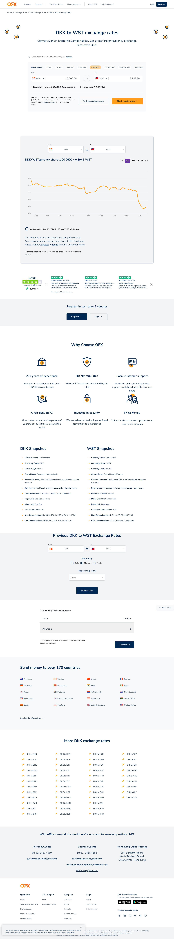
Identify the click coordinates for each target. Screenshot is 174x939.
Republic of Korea (65, 698)
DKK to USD (132, 770)
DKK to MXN (65, 803)
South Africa (129, 698)
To (95, 72)
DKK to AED (32, 754)
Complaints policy (49, 904)
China (93, 679)
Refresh (69, 57)
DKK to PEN (98, 765)
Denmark (45, 493)
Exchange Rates (21, 13)
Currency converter (27, 914)
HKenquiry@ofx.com (87, 870)
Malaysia (61, 692)
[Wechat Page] (135, 915)
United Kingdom (98, 705)
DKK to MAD (65, 797)
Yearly (99, 563)
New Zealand (130, 692)
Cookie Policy (70, 933)
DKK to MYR (65, 808)
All (146, 161)
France (127, 679)
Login (22, 899)
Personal (38, 4)
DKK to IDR (65, 765)
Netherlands (96, 692)
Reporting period (87, 570)
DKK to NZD (98, 754)
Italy (126, 685)
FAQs (44, 899)
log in (52, 102)
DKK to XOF (132, 786)
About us (67, 899)
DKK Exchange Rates (38, 13)
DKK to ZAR (132, 797)
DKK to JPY (64, 781)
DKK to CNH (32, 781)
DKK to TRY (132, 759)
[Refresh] (29, 57)
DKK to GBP (32, 814)
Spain (26, 705)
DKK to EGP (32, 797)
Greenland (66, 493)
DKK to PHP (98, 776)
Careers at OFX (70, 914)
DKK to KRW (65, 786)
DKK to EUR (32, 803)
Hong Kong (62, 685)
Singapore (95, 698)
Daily (76, 563)
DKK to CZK (32, 792)
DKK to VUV (132, 781)
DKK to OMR (98, 759)
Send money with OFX (29, 904)
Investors (68, 918)
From (33, 72)
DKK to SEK (98, 803)
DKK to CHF (32, 776)
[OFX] (11, 4)
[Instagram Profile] (145, 915)
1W (127, 160)
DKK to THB (98, 814)
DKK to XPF (132, 792)
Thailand (61, 705)
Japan (26, 692)
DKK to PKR (98, 781)
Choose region (25, 918)
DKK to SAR (98, 792)
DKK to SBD (98, 797)
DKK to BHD (32, 765)
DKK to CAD (32, 770)
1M (133, 161)
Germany (28, 685)
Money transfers (74, 4)
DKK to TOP (132, 754)
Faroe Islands (55, 493)
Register (161, 4)
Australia (28, 679)
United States (130, 705)
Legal (88, 899)
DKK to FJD (31, 808)
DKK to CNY (32, 786)
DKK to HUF (65, 759)
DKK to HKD (65, 754)
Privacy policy (91, 909)
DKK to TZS (132, 765)
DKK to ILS (64, 770)
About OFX (92, 4)
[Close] (81, 927)
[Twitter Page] (130, 915)
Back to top (166, 607)
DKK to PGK (98, 770)
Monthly (87, 563)
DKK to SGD (98, 808)
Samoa (111, 493)
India (93, 685)
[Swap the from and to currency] (87, 78)
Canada (60, 679)
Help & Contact (107, 4)
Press (66, 904)
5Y (142, 161)
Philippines (28, 698)
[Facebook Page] (119, 915)
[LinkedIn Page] (125, 915)
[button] (49, 67)
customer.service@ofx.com (42, 858)
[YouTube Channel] (140, 915)
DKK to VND (132, 776)
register (45, 102)
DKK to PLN (98, 786)
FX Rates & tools (56, 4)
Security (67, 909)
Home (9, 13)
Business (27, 4)
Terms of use (91, 904)
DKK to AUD (32, 759)
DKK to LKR (65, 792)
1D (121, 161)
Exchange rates (26, 909)
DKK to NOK (65, 814)
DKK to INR (65, 776)
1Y (138, 161)
